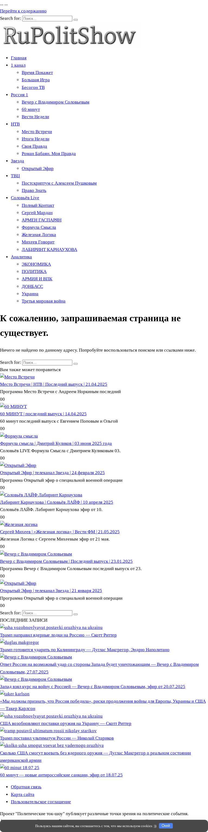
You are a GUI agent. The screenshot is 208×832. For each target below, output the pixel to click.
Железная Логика (39, 234)
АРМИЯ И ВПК (37, 278)
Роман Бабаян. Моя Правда (49, 153)
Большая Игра (36, 79)
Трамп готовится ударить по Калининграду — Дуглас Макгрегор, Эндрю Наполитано (85, 649)
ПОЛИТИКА (34, 271)
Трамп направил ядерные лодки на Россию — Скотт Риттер (58, 635)
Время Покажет (37, 72)
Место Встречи (37, 131)
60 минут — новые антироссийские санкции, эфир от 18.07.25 (61, 775)
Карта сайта (22, 794)
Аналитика (21, 256)
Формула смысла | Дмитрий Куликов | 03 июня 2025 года (56, 443)
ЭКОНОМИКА (36, 264)
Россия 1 (19, 94)
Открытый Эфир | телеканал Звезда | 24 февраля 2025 (52, 472)
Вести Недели (35, 116)
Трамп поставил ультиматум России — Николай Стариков (57, 738)
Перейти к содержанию (23, 11)
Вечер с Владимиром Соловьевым (55, 102)
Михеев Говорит (38, 242)
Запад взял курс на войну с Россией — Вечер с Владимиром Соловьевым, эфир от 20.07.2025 (92, 686)
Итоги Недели (35, 139)
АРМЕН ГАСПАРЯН (41, 220)
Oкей (166, 826)
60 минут (31, 109)
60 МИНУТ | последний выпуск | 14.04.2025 (43, 413)
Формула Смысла (39, 227)
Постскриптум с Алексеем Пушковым (59, 183)
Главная (19, 57)
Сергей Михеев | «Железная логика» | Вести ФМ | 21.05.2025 (60, 531)
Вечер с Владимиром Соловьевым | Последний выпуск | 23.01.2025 (66, 561)
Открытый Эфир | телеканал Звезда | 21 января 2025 (51, 590)
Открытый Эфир (38, 168)
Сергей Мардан (37, 212)
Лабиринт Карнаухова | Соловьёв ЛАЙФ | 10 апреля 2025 (56, 502)
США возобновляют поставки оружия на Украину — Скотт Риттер (65, 723)
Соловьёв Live (25, 197)
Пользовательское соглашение (41, 801)
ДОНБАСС (32, 286)
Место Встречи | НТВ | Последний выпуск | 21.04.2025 (53, 384)
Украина (30, 293)
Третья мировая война (44, 301)
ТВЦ (15, 175)
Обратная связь (26, 786)
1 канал (18, 65)
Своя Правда (34, 146)
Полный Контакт (38, 205)
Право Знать (34, 190)
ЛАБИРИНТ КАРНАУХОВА (49, 249)
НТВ (15, 124)
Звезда (17, 160)
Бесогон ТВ (33, 87)
